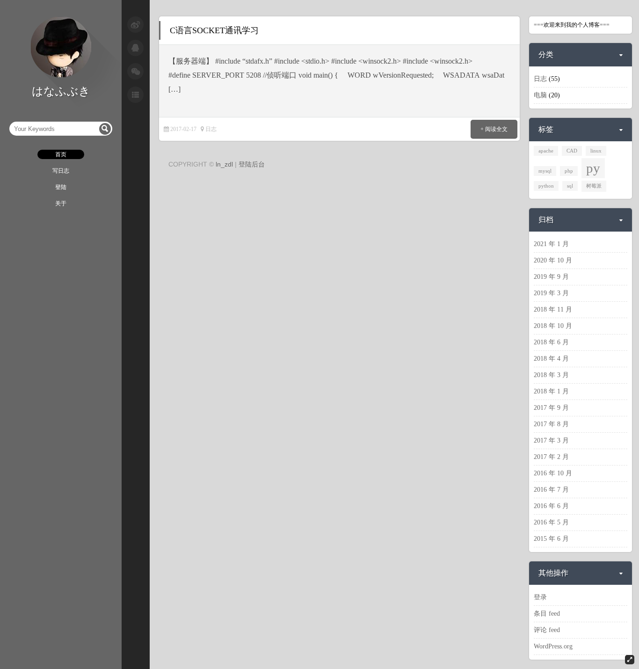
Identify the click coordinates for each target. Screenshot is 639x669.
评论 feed (547, 629)
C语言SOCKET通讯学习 (214, 30)
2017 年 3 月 (551, 440)
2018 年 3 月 (551, 374)
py (593, 167)
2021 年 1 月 (551, 243)
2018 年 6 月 (551, 342)
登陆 (60, 187)
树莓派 (594, 186)
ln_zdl (224, 164)
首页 (60, 154)
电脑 (540, 95)
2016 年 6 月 (551, 505)
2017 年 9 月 (551, 407)
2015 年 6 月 (551, 538)
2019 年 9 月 (551, 276)
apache (545, 150)
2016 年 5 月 (551, 522)
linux (596, 150)
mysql (545, 171)
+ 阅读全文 (494, 129)
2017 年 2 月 (551, 456)
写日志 (60, 170)
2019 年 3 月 (551, 293)
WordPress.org (553, 646)
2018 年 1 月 (551, 391)
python (546, 186)
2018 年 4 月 (551, 358)
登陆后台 (252, 164)
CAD (571, 150)
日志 (211, 129)
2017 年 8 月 (551, 424)
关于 (60, 203)
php (569, 171)
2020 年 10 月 (553, 260)
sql (570, 186)
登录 (540, 597)
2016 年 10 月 (553, 473)
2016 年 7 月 (551, 489)
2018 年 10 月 (553, 325)
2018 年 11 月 (553, 309)
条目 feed (547, 613)
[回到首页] (60, 75)
